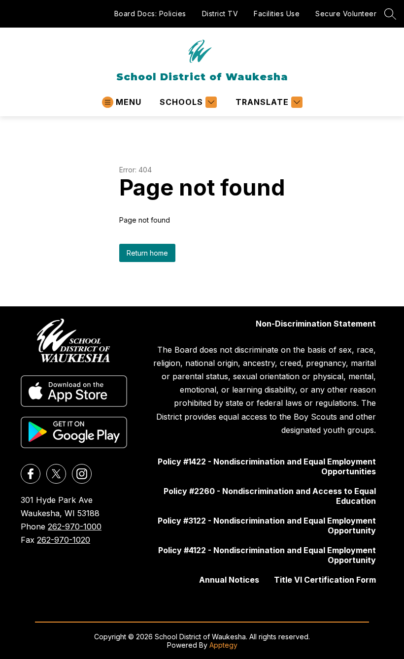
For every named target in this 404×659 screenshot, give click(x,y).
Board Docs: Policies (150, 13)
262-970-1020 (63, 540)
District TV (220, 13)
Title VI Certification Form (325, 580)
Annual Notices (229, 580)
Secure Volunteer (345, 13)
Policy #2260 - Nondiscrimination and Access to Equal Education (270, 496)
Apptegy (223, 645)
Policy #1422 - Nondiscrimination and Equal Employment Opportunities (267, 466)
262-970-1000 (74, 526)
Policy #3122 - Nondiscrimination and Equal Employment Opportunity (267, 525)
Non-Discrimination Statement (316, 324)
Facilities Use (277, 13)
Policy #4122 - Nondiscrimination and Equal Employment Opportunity (267, 555)
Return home (147, 253)
